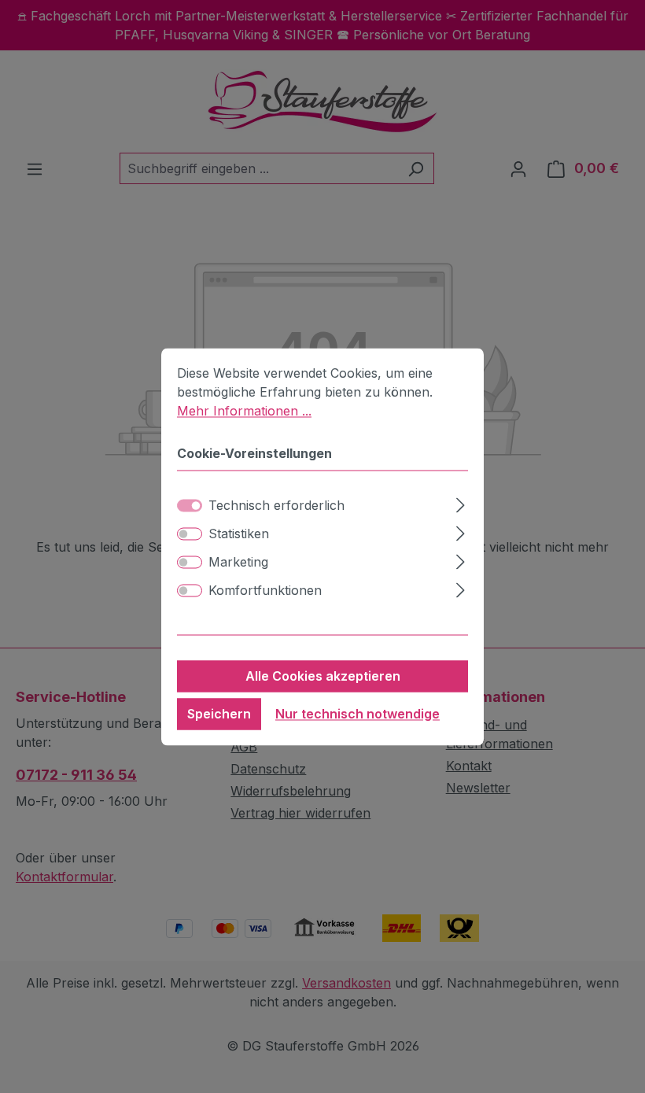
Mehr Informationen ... (244, 411)
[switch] (189, 533)
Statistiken (238, 533)
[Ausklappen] (460, 502)
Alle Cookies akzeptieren (322, 676)
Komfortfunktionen (265, 590)
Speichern (219, 714)
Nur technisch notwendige (357, 714)
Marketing (238, 562)
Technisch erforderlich (276, 505)
